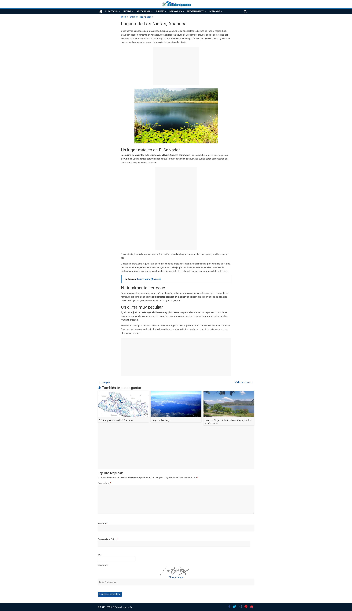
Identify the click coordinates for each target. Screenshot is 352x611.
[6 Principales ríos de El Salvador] (123, 392)
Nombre (102, 523)
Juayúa (104, 382)
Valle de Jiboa (244, 382)
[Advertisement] (176, 66)
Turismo (160, 11)
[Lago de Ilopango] (176, 392)
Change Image (176, 577)
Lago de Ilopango (161, 420)
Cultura (127, 11)
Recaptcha (103, 565)
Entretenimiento (195, 11)
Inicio (123, 16)
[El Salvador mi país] (101, 11)
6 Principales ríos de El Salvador (116, 420)
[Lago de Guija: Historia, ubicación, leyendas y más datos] (229, 392)
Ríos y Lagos (145, 16)
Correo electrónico (108, 539)
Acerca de (214, 11)
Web (100, 555)
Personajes (176, 11)
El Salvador (111, 11)
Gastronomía (143, 11)
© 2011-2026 (105, 607)
